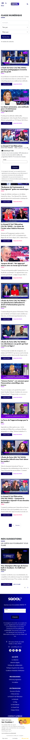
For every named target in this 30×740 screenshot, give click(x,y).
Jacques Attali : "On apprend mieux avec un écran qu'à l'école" (14, 264)
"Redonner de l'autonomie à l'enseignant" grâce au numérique (14, 188)
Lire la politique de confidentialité (9, 733)
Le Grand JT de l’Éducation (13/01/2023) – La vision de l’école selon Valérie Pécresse (12, 226)
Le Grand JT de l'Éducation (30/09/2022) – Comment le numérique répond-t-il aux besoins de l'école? (15, 499)
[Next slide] (27, 587)
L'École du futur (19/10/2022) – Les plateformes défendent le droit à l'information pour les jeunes (14, 303)
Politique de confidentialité (15, 665)
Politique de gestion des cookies (15, 668)
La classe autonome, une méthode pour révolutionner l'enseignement (15, 109)
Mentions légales (15, 662)
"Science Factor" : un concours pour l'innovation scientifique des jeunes (15, 383)
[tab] (27, 4)
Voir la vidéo (6, 84)
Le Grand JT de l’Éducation (15, 696)
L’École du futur (15, 694)
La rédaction (15, 660)
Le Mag (15, 702)
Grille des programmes (15, 679)
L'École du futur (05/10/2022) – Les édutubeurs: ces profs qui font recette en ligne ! (14, 344)
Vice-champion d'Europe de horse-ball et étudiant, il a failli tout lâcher (14, 568)
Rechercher (6, 37)
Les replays (15, 682)
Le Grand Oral (15, 707)
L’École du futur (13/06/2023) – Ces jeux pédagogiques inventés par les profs (14, 70)
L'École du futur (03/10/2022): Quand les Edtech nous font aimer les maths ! (14, 459)
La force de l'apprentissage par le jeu (14, 421)
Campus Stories (15, 710)
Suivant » (17, 525)
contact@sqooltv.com (16, 647)
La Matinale (15, 699)
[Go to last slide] (25, 587)
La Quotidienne (15, 704)
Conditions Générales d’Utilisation (15, 670)
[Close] (29, 149)
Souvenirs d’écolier (15, 691)
